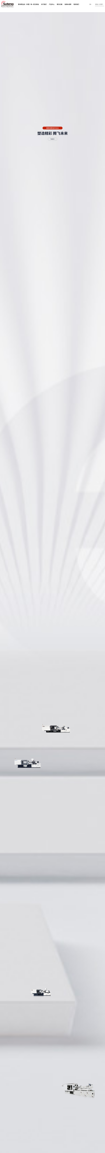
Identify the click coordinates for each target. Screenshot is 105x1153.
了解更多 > (52, 139)
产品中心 (51, 4)
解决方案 (59, 4)
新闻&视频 (68, 4)
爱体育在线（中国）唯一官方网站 (28, 4)
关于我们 (44, 4)
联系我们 (76, 4)
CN (90, 4)
